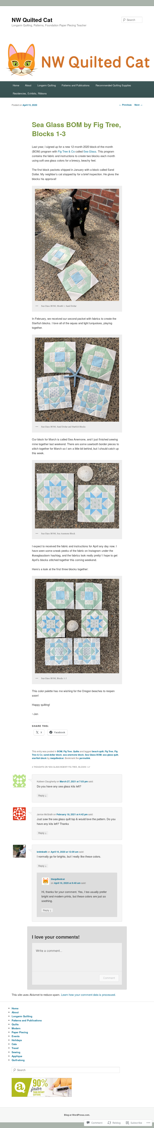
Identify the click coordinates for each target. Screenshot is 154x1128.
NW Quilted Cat (32, 20)
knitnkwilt (42, 851)
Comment (109, 977)
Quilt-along (18, 1060)
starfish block (39, 758)
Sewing (16, 1052)
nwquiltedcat (57, 758)
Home (16, 85)
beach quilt (98, 751)
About (28, 85)
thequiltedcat (58, 879)
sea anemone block (73, 754)
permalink (84, 758)
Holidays (17, 1040)
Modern (16, 1028)
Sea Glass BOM (93, 754)
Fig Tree (67, 751)
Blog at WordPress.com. (77, 1115)
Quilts (76, 751)
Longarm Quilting (46, 85)
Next (138, 104)
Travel (15, 1048)
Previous (125, 104)
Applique (17, 1056)
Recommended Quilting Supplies (113, 85)
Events (16, 1036)
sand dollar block (53, 754)
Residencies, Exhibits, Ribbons (30, 93)
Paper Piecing (20, 1032)
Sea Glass (89, 151)
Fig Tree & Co (66, 151)
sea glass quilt (110, 754)
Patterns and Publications (76, 85)
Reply (42, 795)
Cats (14, 1044)
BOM (59, 751)
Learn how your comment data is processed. (88, 995)
